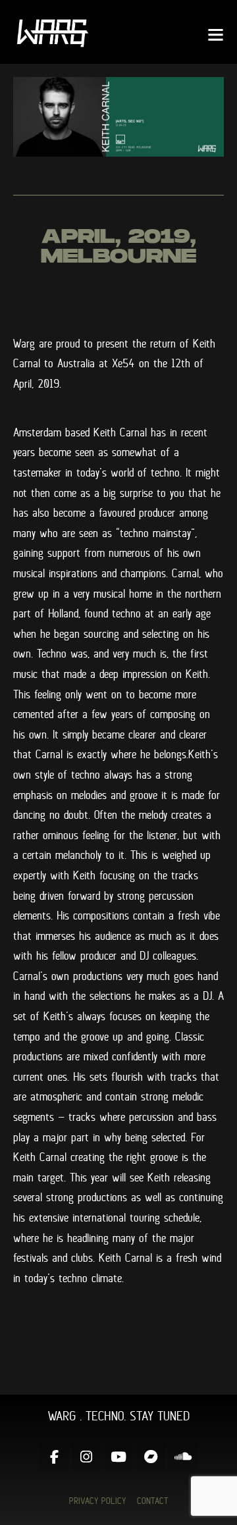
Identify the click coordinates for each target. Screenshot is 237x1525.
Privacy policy (97, 1500)
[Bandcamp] (151, 1457)
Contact (153, 1500)
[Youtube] (118, 1457)
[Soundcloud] (183, 1457)
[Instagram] (86, 1457)
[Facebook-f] (54, 1457)
